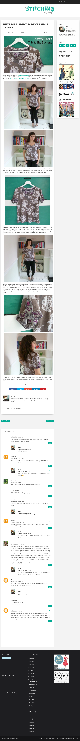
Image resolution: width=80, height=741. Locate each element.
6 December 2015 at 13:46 (17, 602)
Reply (50, 443)
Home (40, 738)
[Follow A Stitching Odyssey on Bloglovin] (6, 658)
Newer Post (5, 421)
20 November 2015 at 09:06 (17, 544)
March (31, 709)
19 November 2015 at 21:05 (17, 492)
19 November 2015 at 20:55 (17, 482)
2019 (31, 667)
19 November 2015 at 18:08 (17, 437)
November (32, 684)
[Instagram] (63, 45)
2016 (31, 676)
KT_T (12, 610)
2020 (31, 664)
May (30, 703)
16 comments (48, 32)
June (30, 700)
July (30, 696)
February (31, 712)
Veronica (13, 580)
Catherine (13, 456)
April (30, 706)
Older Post (50, 421)
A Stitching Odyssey (14, 738)
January (31, 715)
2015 (31, 679)
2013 (31, 722)
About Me (6, 1)
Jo (11, 543)
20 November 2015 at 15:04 (24, 449)
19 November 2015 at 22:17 (17, 501)
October (31, 687)
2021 (31, 661)
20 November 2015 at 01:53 (17, 522)
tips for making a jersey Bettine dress (19, 78)
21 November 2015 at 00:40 (17, 581)
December (32, 681)
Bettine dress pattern (23, 75)
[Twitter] (60, 45)
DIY (18, 1)
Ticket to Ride (15, 490)
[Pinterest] (71, 45)
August (31, 693)
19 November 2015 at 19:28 (17, 458)
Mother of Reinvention (17, 480)
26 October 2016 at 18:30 (17, 611)
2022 (31, 658)
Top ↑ (76, 738)
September (32, 690)
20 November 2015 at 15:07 (24, 513)
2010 (31, 731)
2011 (31, 728)
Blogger (16, 693)
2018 (31, 670)
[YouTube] (67, 45)
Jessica (12, 520)
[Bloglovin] (74, 45)
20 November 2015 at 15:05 (24, 471)
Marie (9, 32)
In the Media (24, 1)
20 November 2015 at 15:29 (24, 570)
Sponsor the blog (33, 1)
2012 (31, 725)
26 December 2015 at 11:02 (24, 593)
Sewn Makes (13, 1)
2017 (31, 673)
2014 (31, 719)
